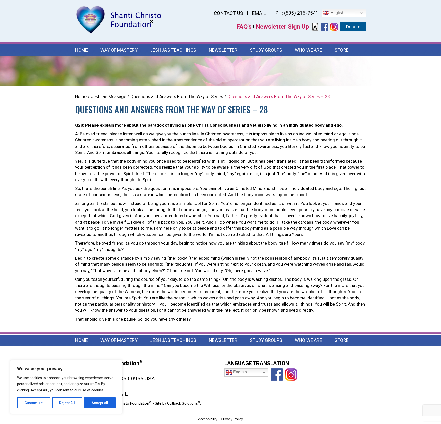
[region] (66, 387)
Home (81, 50)
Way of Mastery (119, 50)
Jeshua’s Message (108, 96)
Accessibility (207, 419)
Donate (353, 26)
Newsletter (223, 50)
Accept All (100, 403)
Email (259, 13)
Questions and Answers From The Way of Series (176, 96)
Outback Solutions (183, 403)
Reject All (67, 403)
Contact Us (228, 13)
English (336, 12)
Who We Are (308, 50)
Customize (33, 403)
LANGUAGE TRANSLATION (256, 363)
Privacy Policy (232, 419)
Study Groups (266, 50)
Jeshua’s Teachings (173, 50)
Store (342, 50)
